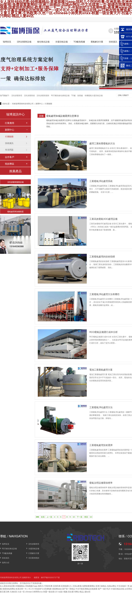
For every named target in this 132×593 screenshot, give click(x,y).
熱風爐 (80, 95)
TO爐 (73, 95)
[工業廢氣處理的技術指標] (62, 269)
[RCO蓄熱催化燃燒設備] (15, 223)
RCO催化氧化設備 (9, 548)
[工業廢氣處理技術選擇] (62, 457)
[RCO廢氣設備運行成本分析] (62, 344)
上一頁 (49, 517)
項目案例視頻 (33, 558)
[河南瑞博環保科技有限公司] (20, 33)
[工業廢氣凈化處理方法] (62, 419)
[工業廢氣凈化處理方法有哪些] (62, 306)
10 (74, 517)
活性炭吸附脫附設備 (15, 178)
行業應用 (9, 123)
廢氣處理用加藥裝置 (15, 207)
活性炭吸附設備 (24, 41)
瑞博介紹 (5, 562)
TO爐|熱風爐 (79, 41)
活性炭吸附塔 (16, 95)
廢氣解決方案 (97, 41)
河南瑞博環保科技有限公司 (23, 103)
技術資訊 (113, 41)
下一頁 (79, 517)
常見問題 (9, 149)
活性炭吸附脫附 (43, 95)
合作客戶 (9, 157)
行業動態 (48, 103)
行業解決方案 (33, 553)
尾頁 (86, 517)
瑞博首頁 (5, 544)
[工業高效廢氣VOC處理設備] (62, 231)
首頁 (43, 517)
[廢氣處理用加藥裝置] (15, 193)
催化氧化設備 (43, 41)
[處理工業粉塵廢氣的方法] (62, 155)
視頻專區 (9, 163)
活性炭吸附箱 (29, 95)
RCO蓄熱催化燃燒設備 (60, 95)
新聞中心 (39, 103)
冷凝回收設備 (61, 41)
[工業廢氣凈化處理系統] (62, 193)
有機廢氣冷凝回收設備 (94, 95)
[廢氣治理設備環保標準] (62, 495)
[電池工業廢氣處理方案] (62, 382)
